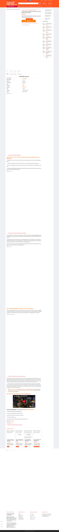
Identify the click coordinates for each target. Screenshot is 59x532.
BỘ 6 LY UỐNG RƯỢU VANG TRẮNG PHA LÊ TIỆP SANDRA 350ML (37, 440)
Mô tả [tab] (8, 74)
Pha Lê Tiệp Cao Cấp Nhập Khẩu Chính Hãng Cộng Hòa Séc (32, 9)
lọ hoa (32, 235)
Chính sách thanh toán (20, 519)
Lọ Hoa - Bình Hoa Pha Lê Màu (32, 10)
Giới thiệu (23, 6)
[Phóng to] (7, 69)
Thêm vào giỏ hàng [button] (36, 446)
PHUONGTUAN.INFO (29, 409)
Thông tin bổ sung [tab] (13, 74)
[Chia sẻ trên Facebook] (22, 25)
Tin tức (35, 6)
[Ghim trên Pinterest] (26, 25)
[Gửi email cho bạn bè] (25, 25)
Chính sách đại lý (31, 6)
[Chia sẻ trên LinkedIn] (28, 25)
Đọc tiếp (17, 446)
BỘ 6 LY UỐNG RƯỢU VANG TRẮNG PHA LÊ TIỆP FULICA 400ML (19, 440)
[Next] (19, 39)
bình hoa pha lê (10, 390)
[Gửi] (39, 3)
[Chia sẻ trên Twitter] (24, 25)
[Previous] (8, 39)
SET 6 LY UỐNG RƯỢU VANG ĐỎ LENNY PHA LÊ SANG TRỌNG (28, 440)
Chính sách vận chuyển (21, 518)
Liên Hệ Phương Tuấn (40, 6)
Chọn (8, 446)
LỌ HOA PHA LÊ (19, 409)
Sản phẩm (26, 6)
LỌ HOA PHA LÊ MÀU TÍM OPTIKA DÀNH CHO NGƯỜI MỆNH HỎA (10, 440)
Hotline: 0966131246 (10, 0)
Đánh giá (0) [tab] (20, 74)
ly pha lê (25, 389)
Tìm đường (2, 521)
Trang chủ (19, 6)
